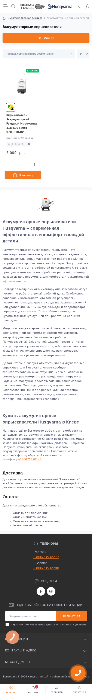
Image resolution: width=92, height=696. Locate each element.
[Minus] (11, 165)
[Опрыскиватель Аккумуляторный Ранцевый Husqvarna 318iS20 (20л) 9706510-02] (22, 84)
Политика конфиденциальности (41, 625)
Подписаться (71, 616)
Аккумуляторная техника (26, 18)
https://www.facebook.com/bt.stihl (41, 591)
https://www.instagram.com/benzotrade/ (51, 591)
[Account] (87, 6)
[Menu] (5, 6)
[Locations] (79, 6)
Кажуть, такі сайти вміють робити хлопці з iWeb (58, 676)
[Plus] (34, 165)
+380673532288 (46, 568)
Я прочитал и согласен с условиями (48, 625)
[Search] (13, 6)
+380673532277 (46, 557)
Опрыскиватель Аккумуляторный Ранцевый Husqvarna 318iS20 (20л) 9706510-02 (21, 123)
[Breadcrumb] (4, 18)
